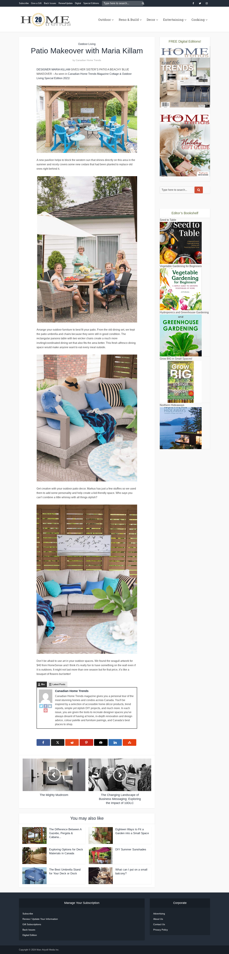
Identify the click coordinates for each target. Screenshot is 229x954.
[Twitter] (41, 706)
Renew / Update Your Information (40, 919)
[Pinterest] (46, 710)
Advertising (159, 913)
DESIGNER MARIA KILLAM (53, 69)
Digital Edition (29, 935)
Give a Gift (36, 3)
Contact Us (159, 924)
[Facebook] (46, 706)
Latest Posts (58, 684)
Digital (78, 3)
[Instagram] (50, 706)
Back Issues (50, 3)
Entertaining (173, 19)
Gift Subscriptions (31, 924)
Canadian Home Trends (88, 60)
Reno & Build (129, 19)
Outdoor (104, 19)
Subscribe (24, 3)
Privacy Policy (160, 929)
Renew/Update (66, 3)
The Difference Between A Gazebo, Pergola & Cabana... (65, 833)
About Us (158, 919)
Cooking (198, 19)
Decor (151, 19)
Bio (43, 684)
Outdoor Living (87, 44)
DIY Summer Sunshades (130, 849)
